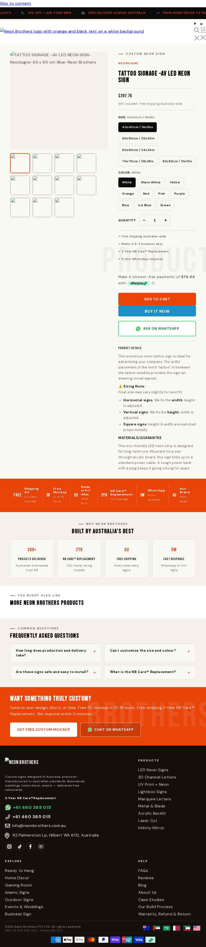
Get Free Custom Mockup (43, 729)
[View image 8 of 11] (86, 185)
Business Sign (18, 914)
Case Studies (151, 899)
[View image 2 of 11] (42, 163)
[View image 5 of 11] (20, 185)
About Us (147, 892)
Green (165, 205)
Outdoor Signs (19, 899)
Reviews (146, 877)
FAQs (143, 870)
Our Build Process (155, 906)
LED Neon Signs (153, 769)
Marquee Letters (154, 799)
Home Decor (17, 877)
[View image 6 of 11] (42, 185)
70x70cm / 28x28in (137, 161)
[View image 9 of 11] (20, 207)
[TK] (20, 846)
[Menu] (203, 32)
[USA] (196, 928)
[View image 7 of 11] (64, 185)
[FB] (30, 846)
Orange (128, 194)
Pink (161, 194)
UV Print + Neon (153, 784)
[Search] (197, 31)
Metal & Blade (152, 806)
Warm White (151, 182)
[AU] (146, 928)
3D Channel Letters (157, 777)
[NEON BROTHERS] (68, 764)
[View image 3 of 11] (64, 163)
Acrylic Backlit (152, 813)
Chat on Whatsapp (113, 729)
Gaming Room (18, 885)
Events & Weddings (24, 906)
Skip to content (15, 3)
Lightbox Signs (152, 791)
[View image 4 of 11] (86, 163)
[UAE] (156, 928)
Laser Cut (147, 820)
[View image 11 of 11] (64, 207)
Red (146, 194)
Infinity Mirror (151, 827)
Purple (179, 194)
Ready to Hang (19, 870)
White (127, 182)
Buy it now (157, 311)
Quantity (127, 220)
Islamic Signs (17, 892)
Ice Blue (144, 205)
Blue (125, 205)
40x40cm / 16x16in (137, 127)
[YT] (41, 846)
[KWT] (186, 928)
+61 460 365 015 (32, 807)
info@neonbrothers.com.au (39, 825)
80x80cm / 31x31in (177, 161)
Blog (142, 885)
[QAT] (176, 928)
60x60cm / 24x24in (138, 150)
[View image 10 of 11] (42, 207)
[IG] (9, 846)
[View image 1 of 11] (20, 163)
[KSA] (166, 928)
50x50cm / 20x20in (138, 138)
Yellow (175, 182)
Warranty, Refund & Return (164, 914)
